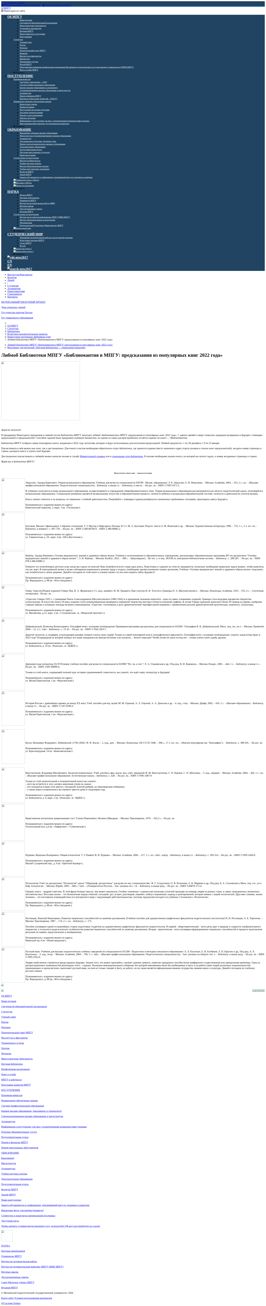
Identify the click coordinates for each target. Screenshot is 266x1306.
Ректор (4, 1022)
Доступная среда (10, 1221)
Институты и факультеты (14, 1037)
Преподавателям (16, 291)
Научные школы (9, 1272)
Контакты (12, 297)
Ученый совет (8, 1017)
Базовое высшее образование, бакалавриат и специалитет (31, 1111)
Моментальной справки (92, 456)
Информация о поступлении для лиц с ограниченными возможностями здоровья (44, 1126)
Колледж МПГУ (9, 1189)
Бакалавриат (7, 1158)
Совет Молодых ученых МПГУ (17, 1282)
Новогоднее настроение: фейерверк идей (29, 336)
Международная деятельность (17, 1058)
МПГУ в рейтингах (11, 1079)
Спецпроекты (14, 294)
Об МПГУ (12, 325)
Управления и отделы (12, 1043)
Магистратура (8, 1163)
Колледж (12, 277)
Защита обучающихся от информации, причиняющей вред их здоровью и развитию (45, 1205)
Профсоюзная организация (15, 1069)
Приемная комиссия (11, 1095)
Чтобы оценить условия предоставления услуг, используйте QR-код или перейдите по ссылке (50, 1226)
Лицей (10, 280)
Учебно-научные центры (14, 1173)
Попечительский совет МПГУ (17, 1032)
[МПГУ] (6, 8)
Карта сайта (7, 1298)
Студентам (13, 285)
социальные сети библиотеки (127, 456)
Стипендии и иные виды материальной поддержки (28, 1215)
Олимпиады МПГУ (11, 1256)
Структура (12, 328)
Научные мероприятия (13, 1251)
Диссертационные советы (14, 1277)
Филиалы (6, 1053)
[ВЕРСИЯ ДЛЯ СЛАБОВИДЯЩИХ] (17, 257)
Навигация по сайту (14, 11)
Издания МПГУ (9, 1287)
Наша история (8, 1001)
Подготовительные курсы (14, 1137)
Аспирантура (8, 1121)
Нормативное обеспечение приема (19, 1100)
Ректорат (6, 1027)
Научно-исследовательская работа (19, 1261)
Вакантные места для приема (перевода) (22, 1210)
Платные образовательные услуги (19, 1132)
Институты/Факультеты (19, 274)
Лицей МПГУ (8, 1194)
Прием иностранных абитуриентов (19, 1147)
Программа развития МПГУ (16, 1085)
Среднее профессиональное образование (22, 1105)
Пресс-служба (8, 1074)
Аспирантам (13, 288)
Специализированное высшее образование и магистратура (32, 1116)
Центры (5, 1048)
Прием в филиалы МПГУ (14, 1142)
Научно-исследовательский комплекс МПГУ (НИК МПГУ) (32, 1266)
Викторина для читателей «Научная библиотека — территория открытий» (46, 347)
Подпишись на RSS (14, 2)
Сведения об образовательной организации (24, 1006)
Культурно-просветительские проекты (27, 334)
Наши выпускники (11, 1200)
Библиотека (13, 331)
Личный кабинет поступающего (22, 5)
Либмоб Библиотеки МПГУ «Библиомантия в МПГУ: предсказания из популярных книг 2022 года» (60, 344)
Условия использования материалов (33, 1298)
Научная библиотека (12, 1064)
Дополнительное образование (17, 1179)
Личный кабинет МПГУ (58, 5)
